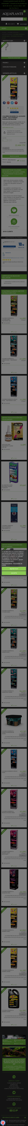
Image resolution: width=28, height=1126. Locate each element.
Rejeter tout (14, 569)
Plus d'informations (7, 563)
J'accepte (14, 573)
